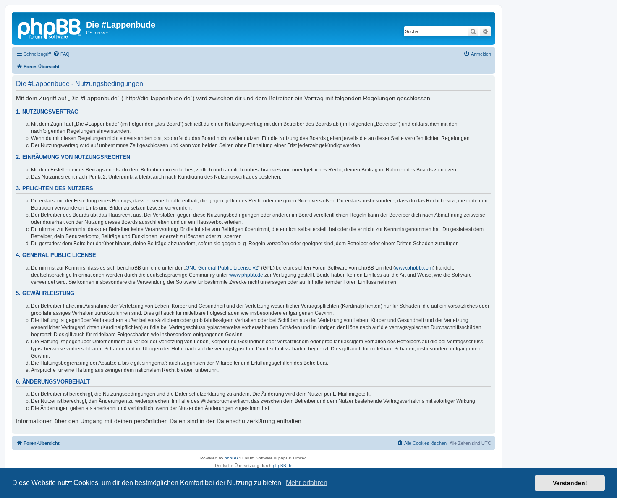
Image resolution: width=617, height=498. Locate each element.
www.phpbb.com (414, 268)
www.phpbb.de (246, 275)
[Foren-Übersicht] (50, 27)
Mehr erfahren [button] (306, 482)
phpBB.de (283, 465)
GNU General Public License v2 (222, 268)
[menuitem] (61, 54)
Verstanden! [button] (570, 483)
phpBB (231, 458)
